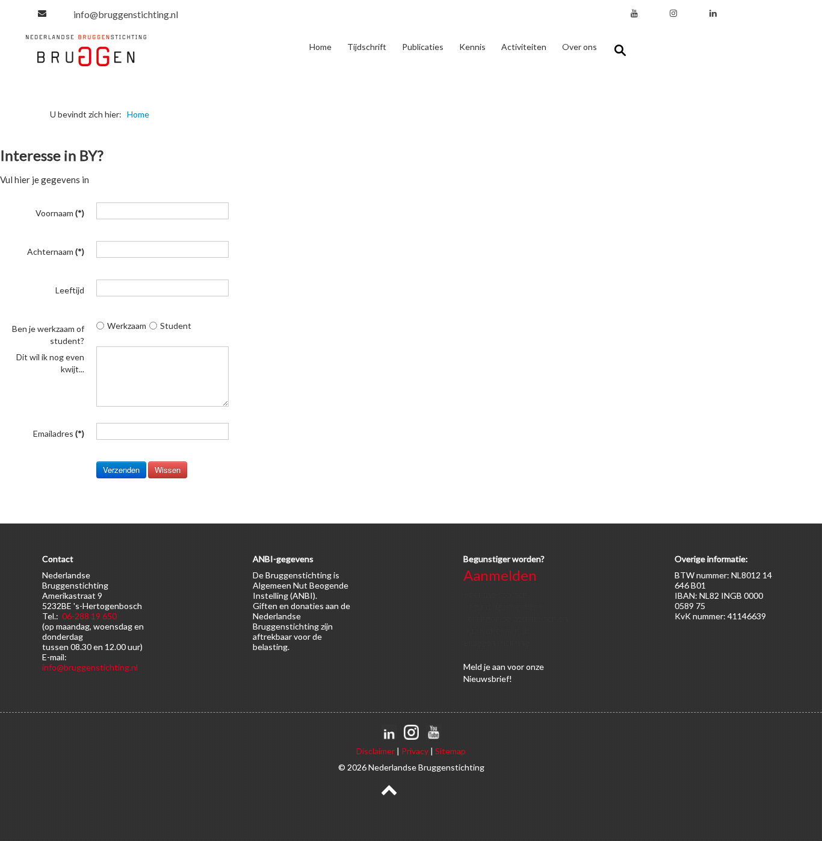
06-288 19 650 (89, 616)
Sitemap (450, 751)
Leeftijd (69, 290)
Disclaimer (375, 751)
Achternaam (55, 251)
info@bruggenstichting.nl (125, 14)
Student (175, 325)
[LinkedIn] (713, 13)
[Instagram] (673, 13)
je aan (494, 666)
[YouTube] (634, 13)
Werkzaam (126, 325)
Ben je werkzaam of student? (48, 329)
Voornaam (60, 213)
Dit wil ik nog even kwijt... (50, 357)
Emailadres (58, 433)
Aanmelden (500, 575)
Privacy (414, 751)
